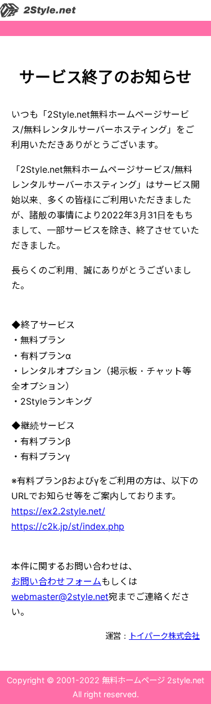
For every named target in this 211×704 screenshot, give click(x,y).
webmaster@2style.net (60, 596)
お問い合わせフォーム (56, 581)
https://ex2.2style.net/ (58, 511)
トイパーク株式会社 (164, 635)
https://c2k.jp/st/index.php (67, 526)
